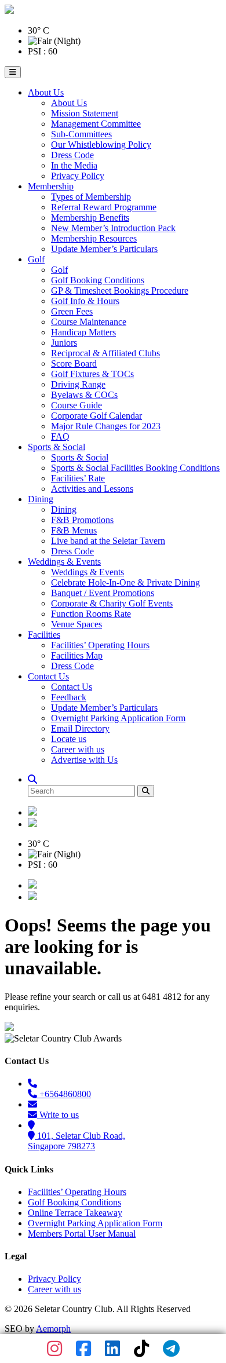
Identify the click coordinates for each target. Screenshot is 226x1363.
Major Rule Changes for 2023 (106, 426)
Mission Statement (84, 113)
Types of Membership (91, 197)
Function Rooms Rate (91, 614)
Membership (51, 186)
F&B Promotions (82, 520)
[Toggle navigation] (13, 72)
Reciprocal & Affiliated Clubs (105, 353)
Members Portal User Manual (82, 1233)
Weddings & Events (64, 562)
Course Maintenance (88, 322)
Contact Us (48, 676)
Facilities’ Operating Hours (100, 645)
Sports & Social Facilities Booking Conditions (135, 468)
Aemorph (53, 1328)
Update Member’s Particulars (104, 249)
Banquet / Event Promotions (102, 593)
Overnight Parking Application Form (118, 718)
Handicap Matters (83, 332)
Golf (36, 259)
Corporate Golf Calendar (96, 416)
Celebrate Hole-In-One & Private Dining (125, 582)
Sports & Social (56, 447)
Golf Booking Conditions (97, 280)
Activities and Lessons (92, 489)
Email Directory (80, 728)
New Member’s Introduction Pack (113, 228)
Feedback (68, 697)
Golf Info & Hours (85, 301)
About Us (46, 92)
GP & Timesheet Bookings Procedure (119, 290)
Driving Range (78, 384)
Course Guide (76, 405)
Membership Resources (94, 238)
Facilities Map (77, 655)
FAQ (60, 436)
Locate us (68, 739)
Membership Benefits (90, 217)
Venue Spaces (76, 624)
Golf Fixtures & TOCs (92, 374)
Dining (40, 499)
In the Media (74, 165)
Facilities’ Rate (78, 478)
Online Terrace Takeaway (75, 1213)
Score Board (74, 363)
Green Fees (72, 311)
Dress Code (72, 155)
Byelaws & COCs (84, 395)
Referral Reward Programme (103, 207)
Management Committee (96, 124)
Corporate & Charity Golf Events (112, 603)
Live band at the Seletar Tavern (108, 541)
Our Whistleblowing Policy (101, 144)
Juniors (64, 343)
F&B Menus (74, 530)
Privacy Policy (77, 176)
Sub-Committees (81, 134)
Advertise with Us (84, 760)
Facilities (44, 635)
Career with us (77, 749)
